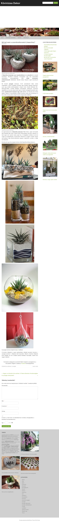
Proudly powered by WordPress (25, 520)
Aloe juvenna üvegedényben (7, 491)
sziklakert (11, 450)
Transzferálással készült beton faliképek (10, 472)
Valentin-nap (13, 451)
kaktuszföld (13, 438)
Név (3, 401)
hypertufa (13, 437)
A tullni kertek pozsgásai (48, 93)
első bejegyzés (25, 487)
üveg (3, 453)
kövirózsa (9, 441)
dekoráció (4, 436)
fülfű (5, 437)
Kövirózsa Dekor (10, 3)
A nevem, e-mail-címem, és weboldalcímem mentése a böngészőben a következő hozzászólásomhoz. (18, 418)
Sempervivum (15, 449)
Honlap (3, 411)
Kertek (19, 37)
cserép (18, 434)
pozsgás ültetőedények (10, 448)
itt (18, 350)
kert (23, 493)
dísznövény (10, 436)
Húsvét (23, 489)
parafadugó (12, 442)
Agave (23, 479)
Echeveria (15, 436)
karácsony (24, 492)
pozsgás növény (6, 448)
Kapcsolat (26, 37)
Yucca (23, 512)
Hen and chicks (8, 437)
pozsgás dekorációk (26, 503)
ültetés (17, 452)
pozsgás (14, 366)
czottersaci (9, 366)
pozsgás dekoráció (11, 446)
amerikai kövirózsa (6, 435)
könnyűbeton (24, 497)
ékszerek (24, 486)
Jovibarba (16, 437)
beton (12, 435)
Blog (2, 37)
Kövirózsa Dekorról (11, 37)
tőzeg (9, 451)
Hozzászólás (4, 385)
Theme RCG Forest (36, 520)
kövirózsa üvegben (26, 500)
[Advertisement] (29, 17)
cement (15, 434)
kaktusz (8, 438)
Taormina (5, 451)
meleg (19, 441)
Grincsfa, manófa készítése (48, 136)
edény (3, 437)
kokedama (24, 495)
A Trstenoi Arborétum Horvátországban (29, 454)
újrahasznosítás (10, 452)
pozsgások (12, 448)
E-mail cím (4, 406)
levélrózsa (15, 441)
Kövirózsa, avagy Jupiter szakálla (50, 179)
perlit (15, 442)
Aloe (23, 481)
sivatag (3, 450)
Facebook (23, 363)
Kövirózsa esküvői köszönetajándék (28, 473)
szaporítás (7, 450)
